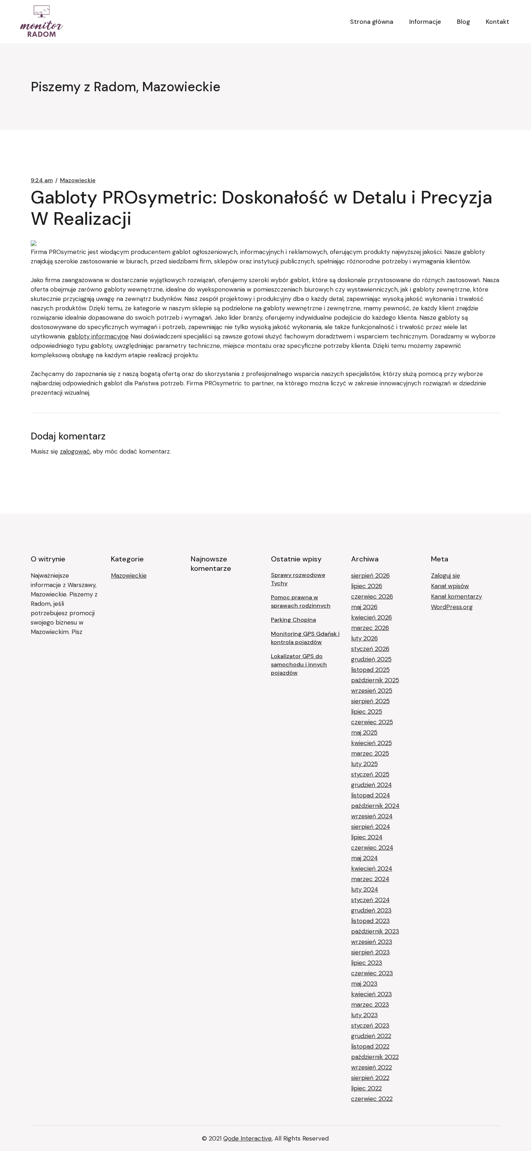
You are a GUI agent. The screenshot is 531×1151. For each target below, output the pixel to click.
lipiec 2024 (367, 837)
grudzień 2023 (371, 910)
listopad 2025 (370, 670)
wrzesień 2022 (371, 1067)
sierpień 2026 (370, 575)
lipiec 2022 (366, 1088)
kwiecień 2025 (371, 743)
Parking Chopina (293, 619)
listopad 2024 (370, 795)
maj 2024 (364, 858)
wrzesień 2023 (371, 942)
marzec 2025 (370, 753)
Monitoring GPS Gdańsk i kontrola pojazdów (305, 638)
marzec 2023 (370, 1004)
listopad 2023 (370, 921)
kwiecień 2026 (371, 617)
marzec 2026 (370, 628)
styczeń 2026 (370, 649)
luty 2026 (364, 638)
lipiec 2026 (366, 586)
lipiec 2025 (366, 711)
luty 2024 (364, 889)
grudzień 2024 (371, 785)
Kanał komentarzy (456, 596)
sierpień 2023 (370, 952)
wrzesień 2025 (371, 691)
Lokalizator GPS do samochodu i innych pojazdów (299, 664)
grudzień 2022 (371, 1036)
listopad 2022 (370, 1046)
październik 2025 (375, 680)
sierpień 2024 (370, 827)
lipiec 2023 (366, 963)
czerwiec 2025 (372, 722)
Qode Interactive (247, 1138)
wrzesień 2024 (372, 816)
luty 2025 (364, 764)
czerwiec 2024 (372, 848)
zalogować (75, 451)
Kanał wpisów (450, 586)
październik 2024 (375, 806)
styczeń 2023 (370, 1025)
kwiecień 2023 (371, 994)
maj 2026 (364, 607)
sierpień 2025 (370, 701)
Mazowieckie (77, 180)
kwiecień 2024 (371, 868)
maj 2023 (364, 984)
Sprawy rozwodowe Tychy (298, 579)
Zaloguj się (445, 575)
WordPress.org (452, 607)
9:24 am (42, 180)
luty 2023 (364, 1015)
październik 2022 (375, 1057)
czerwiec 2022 (372, 1099)
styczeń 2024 (370, 900)
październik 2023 (375, 931)
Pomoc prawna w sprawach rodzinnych (301, 601)
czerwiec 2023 (372, 973)
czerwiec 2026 (372, 596)
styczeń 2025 (370, 774)
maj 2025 (364, 732)
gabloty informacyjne (98, 336)
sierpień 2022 (370, 1078)
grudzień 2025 (371, 659)
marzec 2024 (370, 879)
